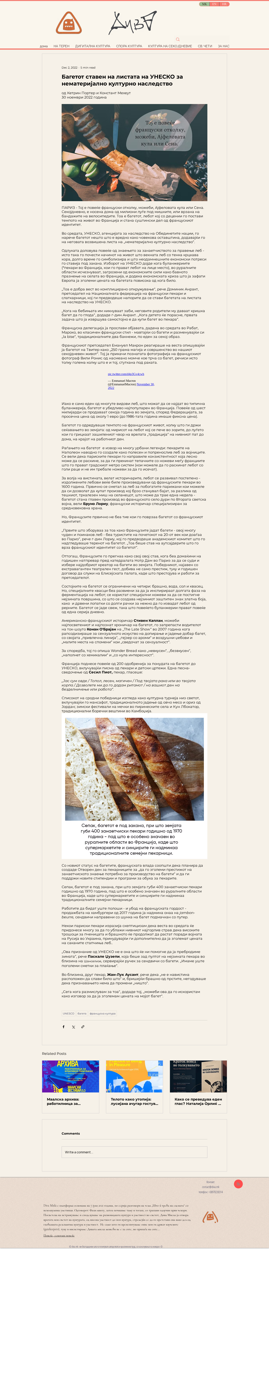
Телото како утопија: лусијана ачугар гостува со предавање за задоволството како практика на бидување (134, 1160)
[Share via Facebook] (63, 1085)
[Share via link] (83, 1085)
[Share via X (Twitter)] (73, 1085)
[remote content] (134, 382)
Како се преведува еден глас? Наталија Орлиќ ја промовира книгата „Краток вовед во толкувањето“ (198, 1160)
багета (82, 1072)
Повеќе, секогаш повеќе (59, 1294)
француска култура (103, 1072)
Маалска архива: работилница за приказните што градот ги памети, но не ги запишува (70, 1160)
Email (66, 1031)
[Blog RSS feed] (238, 1242)
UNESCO (68, 1072)
